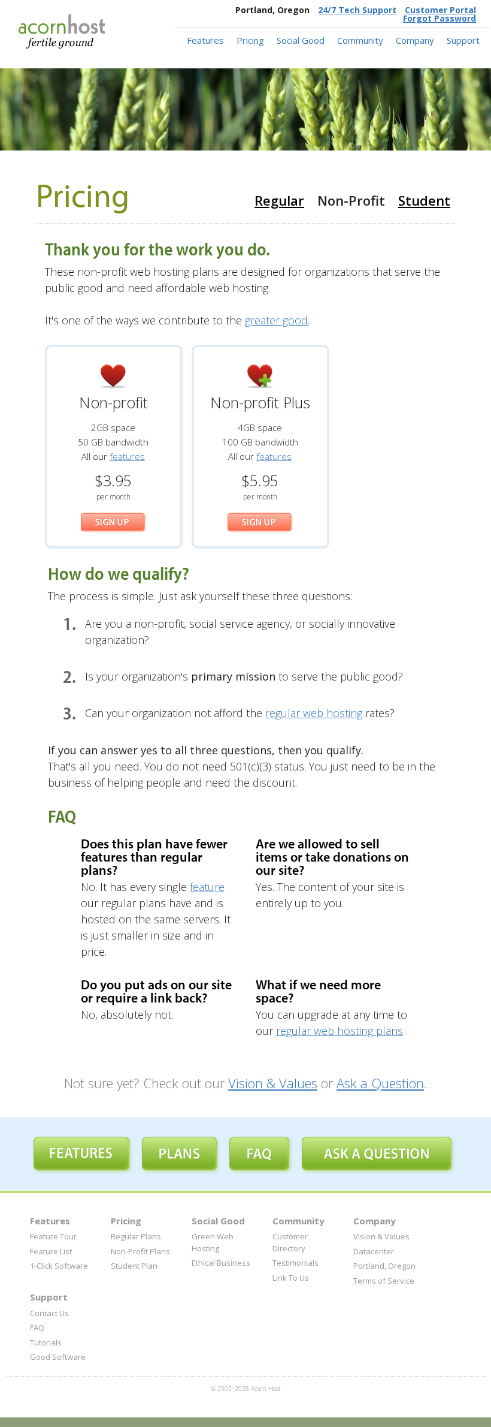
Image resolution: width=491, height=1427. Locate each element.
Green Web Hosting (213, 1242)
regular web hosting (313, 713)
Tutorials (46, 1342)
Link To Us (290, 1277)
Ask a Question (380, 1083)
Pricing (250, 40)
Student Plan (134, 1265)
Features (205, 40)
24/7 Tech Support (357, 10)
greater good (276, 320)
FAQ (37, 1327)
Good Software (58, 1356)
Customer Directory (290, 1242)
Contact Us (49, 1313)
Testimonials (295, 1262)
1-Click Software (59, 1265)
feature (207, 887)
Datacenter (373, 1251)
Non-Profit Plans (140, 1251)
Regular (279, 200)
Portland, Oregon (384, 1265)
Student (424, 200)
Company (415, 40)
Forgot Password (439, 18)
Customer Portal (440, 10)
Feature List (51, 1251)
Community (360, 40)
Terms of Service (383, 1280)
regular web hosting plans (339, 1030)
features (127, 456)
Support (463, 40)
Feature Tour (53, 1236)
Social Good (301, 40)
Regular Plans (136, 1236)
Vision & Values (272, 1083)
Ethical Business (221, 1262)
